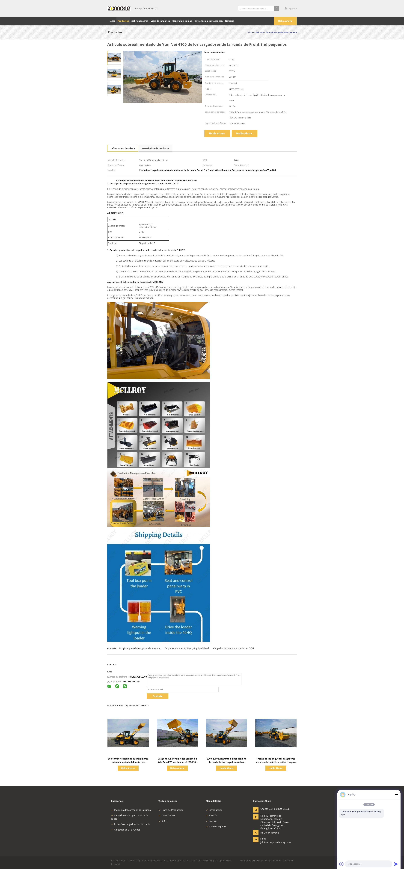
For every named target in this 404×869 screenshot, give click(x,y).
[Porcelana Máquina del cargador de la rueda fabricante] (119, 8)
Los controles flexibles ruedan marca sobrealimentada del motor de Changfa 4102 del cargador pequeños (128, 762)
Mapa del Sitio (272, 860)
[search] (276, 8)
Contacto (158, 696)
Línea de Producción (172, 809)
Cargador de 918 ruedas (127, 829)
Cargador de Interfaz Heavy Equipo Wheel (187, 648)
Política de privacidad (251, 860)
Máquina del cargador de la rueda (132, 809)
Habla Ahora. (285, 20)
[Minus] (396, 794)
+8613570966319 (138, 676)
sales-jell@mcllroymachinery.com (270, 840)
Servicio (213, 820)
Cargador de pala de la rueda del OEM (233, 648)
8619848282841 (132, 681)
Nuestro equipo (217, 826)
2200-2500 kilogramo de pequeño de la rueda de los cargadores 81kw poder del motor (226, 762)
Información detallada (123, 148)
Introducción (216, 809)
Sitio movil (288, 860)
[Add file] (341, 863)
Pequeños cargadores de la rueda (132, 824)
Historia (213, 815)
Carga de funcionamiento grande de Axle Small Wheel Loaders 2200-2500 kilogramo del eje (177, 762)
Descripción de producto (155, 148)
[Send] (396, 863)
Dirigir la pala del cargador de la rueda (139, 648)
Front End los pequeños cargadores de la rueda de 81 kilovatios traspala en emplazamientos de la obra (276, 762)
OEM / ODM (168, 815)
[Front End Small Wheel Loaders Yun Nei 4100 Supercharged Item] (114, 57)
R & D (164, 820)
